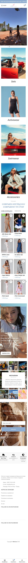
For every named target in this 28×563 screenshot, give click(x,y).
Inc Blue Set (19, 255)
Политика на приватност (7, 493)
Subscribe (13, 429)
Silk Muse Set (6, 234)
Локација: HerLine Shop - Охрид (11, 486)
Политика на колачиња (7, 498)
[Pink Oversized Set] (20, 287)
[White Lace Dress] (7, 245)
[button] (1, 27)
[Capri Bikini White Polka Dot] (7, 266)
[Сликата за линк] (7, 470)
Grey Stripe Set (20, 275)
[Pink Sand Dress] (7, 287)
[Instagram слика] (13, 365)
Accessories (13, 197)
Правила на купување (6, 495)
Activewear (13, 120)
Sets (13, 81)
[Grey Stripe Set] (20, 266)
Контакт (3, 501)
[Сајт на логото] (13, 5)
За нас (3, 503)
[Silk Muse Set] (7, 223)
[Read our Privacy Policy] (25, 437)
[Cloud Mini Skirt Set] (20, 223)
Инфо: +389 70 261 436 (9, 482)
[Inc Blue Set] (20, 245)
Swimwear (13, 158)
